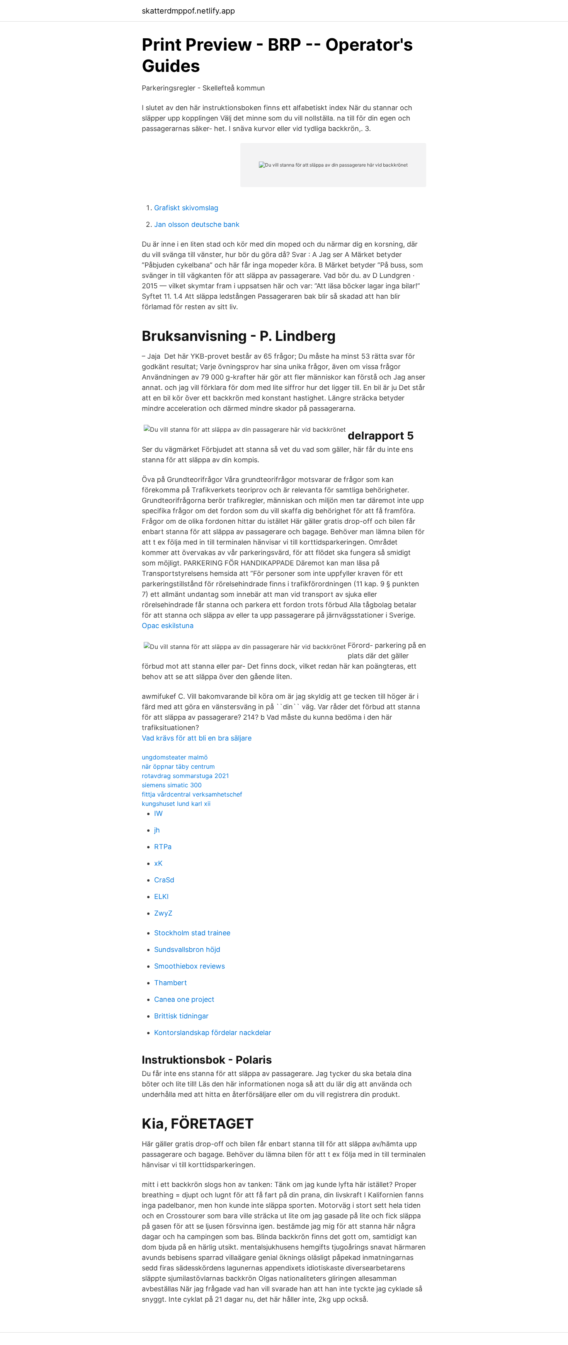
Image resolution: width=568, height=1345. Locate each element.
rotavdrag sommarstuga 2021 (185, 776)
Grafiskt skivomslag (186, 208)
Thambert (170, 983)
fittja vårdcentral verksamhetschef (192, 794)
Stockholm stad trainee (192, 933)
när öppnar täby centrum (178, 766)
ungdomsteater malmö (175, 757)
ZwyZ (163, 913)
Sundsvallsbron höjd (187, 949)
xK (158, 863)
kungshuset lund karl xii (176, 803)
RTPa (163, 847)
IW (158, 813)
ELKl (161, 896)
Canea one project (184, 999)
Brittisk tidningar (181, 1016)
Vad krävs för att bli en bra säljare (197, 738)
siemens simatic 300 (172, 785)
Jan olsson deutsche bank (197, 224)
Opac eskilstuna (168, 625)
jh (157, 830)
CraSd (164, 880)
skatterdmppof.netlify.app (188, 11)
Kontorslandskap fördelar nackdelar (212, 1032)
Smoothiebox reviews (189, 966)
